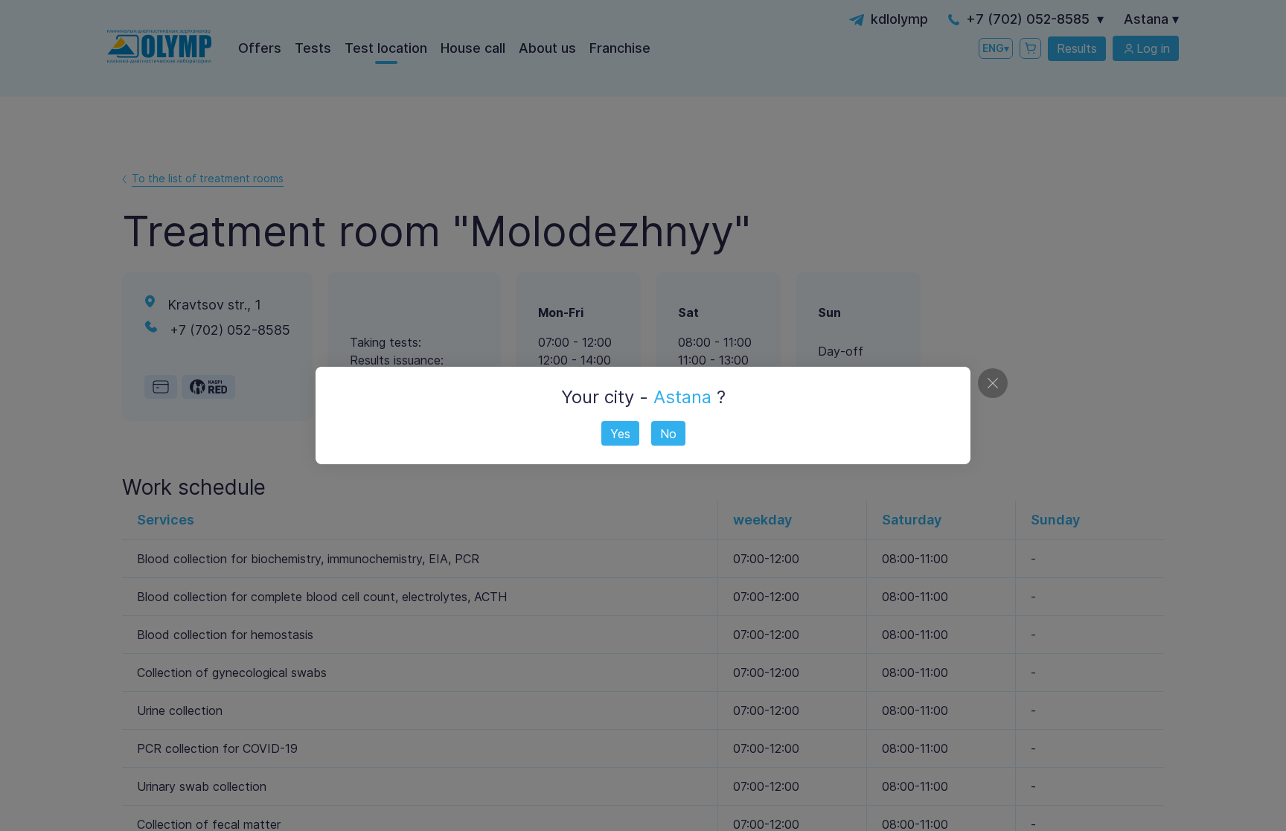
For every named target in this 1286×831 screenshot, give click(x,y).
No (668, 433)
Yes (620, 433)
